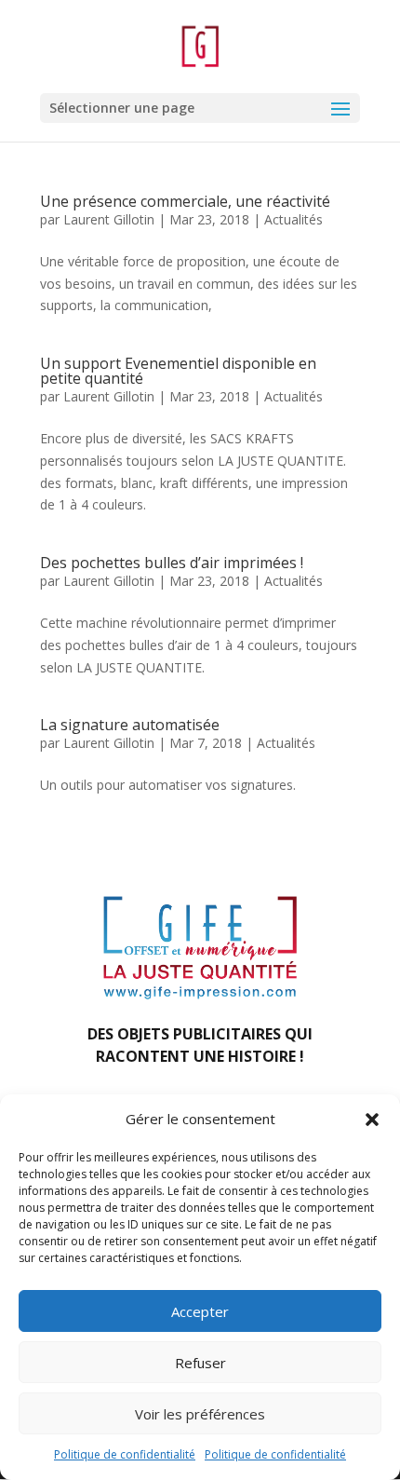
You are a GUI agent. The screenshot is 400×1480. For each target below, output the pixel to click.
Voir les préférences (200, 1414)
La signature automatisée (130, 724)
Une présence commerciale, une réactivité (185, 201)
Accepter (200, 1311)
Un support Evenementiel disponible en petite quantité (178, 370)
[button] (372, 1119)
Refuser (200, 1362)
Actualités (293, 219)
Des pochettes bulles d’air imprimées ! (171, 562)
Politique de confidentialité (124, 1454)
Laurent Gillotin (108, 219)
